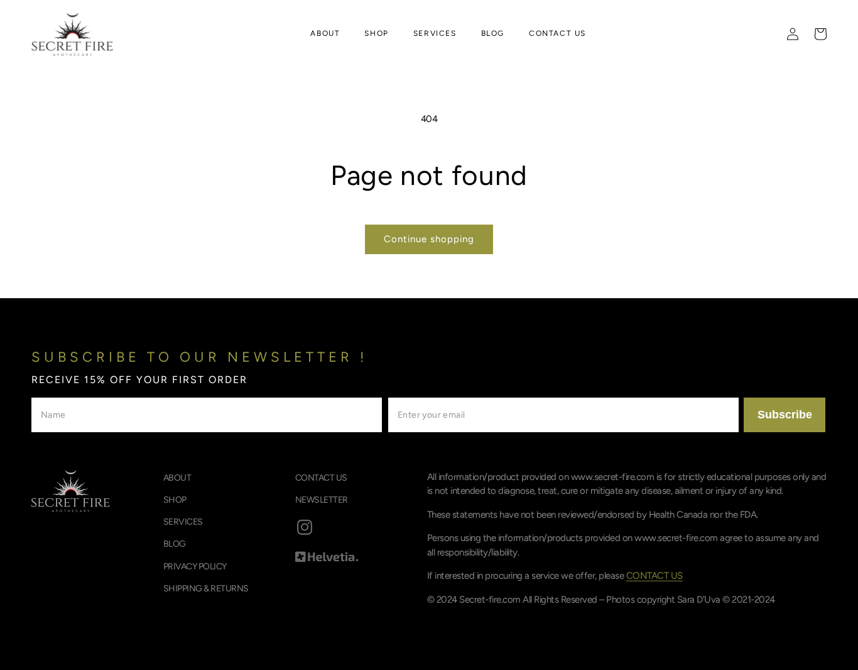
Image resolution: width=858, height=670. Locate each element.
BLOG (174, 544)
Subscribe (785, 414)
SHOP (175, 499)
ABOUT (177, 477)
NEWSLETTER (321, 499)
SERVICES (183, 521)
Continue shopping (429, 239)
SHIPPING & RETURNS (206, 588)
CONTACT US (321, 477)
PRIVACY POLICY (195, 566)
